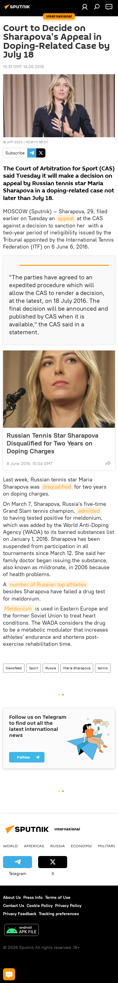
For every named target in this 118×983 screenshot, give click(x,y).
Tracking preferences (59, 913)
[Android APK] (21, 930)
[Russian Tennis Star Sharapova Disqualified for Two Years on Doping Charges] (59, 389)
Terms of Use (57, 897)
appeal (66, 218)
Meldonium (18, 608)
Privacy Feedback (19, 913)
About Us (12, 897)
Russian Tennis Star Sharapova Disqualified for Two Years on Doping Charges (52, 443)
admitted (89, 510)
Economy (81, 845)
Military (107, 845)
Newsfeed (14, 668)
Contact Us (13, 905)
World (10, 845)
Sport (33, 668)
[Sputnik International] (18, 9)
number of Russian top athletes (48, 584)
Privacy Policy (68, 905)
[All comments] (9, 974)
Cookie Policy (40, 905)
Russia (50, 668)
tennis (103, 668)
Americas (34, 845)
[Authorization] (85, 7)
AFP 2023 (15, 142)
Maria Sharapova (76, 668)
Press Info (33, 897)
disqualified (57, 486)
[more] (108, 463)
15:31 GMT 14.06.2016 (23, 66)
